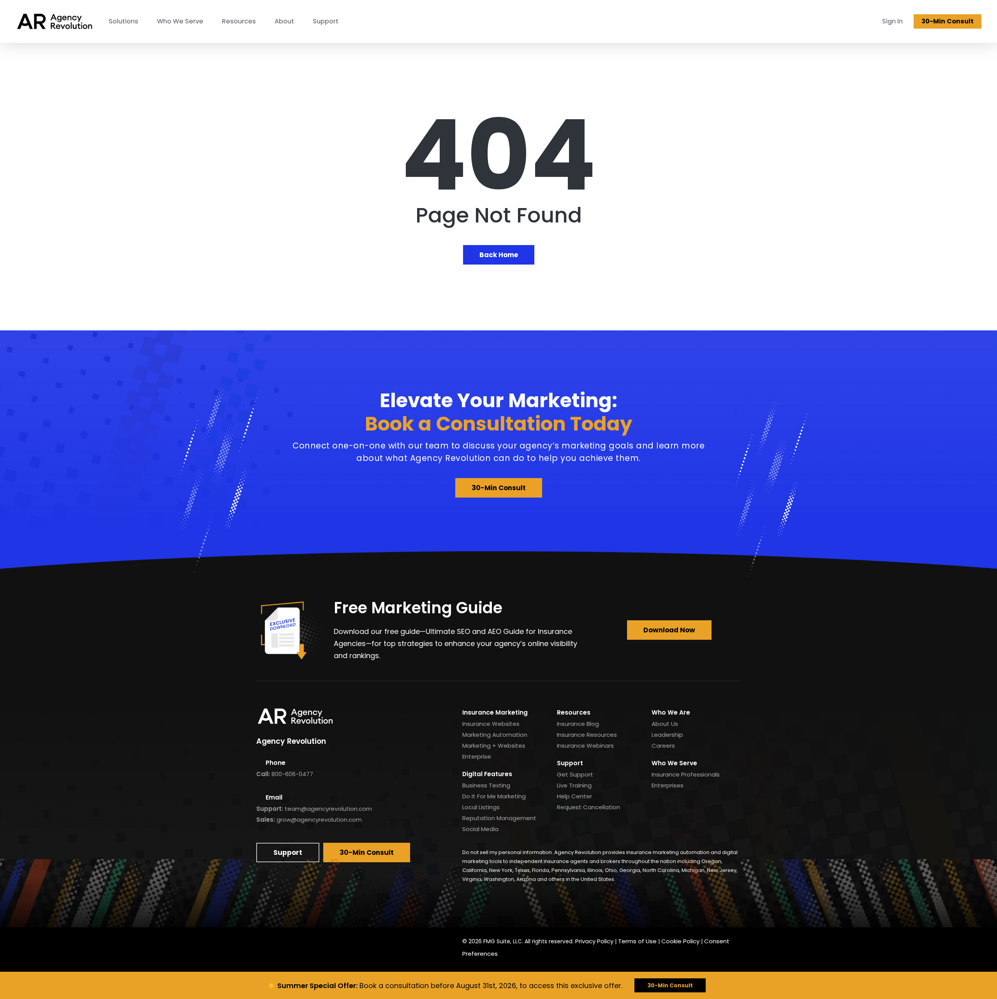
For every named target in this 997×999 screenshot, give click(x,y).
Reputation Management (499, 818)
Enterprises (667, 785)
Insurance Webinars (585, 745)
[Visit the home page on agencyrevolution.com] (54, 21)
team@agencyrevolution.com (328, 809)
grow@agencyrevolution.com (319, 819)
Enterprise (476, 756)
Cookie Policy (680, 941)
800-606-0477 (292, 774)
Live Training (574, 785)
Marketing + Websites (493, 745)
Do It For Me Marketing (494, 796)
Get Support (575, 774)
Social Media (480, 829)
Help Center (574, 796)
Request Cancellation (588, 807)
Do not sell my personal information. (507, 852)
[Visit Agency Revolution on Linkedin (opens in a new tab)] (283, 941)
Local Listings (481, 807)
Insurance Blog (578, 724)
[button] (498, 488)
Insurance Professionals (686, 774)
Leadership (667, 735)
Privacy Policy (594, 941)
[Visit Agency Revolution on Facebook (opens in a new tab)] (264, 941)
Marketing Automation (494, 735)
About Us (665, 724)
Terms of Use (637, 941)
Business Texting (486, 785)
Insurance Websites (491, 724)
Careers (663, 745)
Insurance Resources (587, 735)
